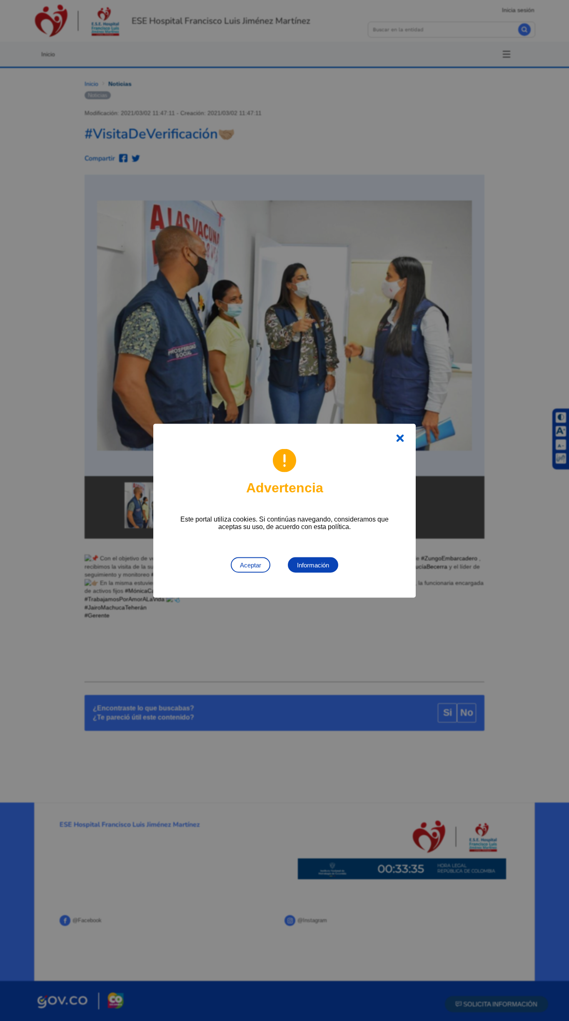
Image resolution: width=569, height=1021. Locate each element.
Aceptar (250, 564)
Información (313, 564)
